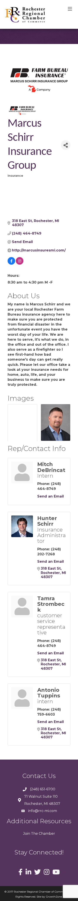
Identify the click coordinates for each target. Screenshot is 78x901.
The (34, 833)
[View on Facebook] (11, 263)
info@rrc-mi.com (42, 811)
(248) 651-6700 (42, 789)
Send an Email (50, 496)
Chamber (46, 833)
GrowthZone (54, 896)
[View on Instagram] (19, 263)
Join (26, 833)
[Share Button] (65, 145)
